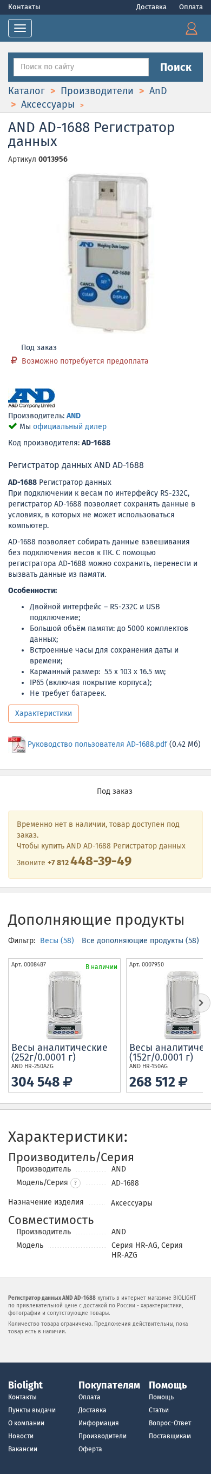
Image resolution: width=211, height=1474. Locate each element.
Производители (102, 1436)
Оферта (90, 1449)
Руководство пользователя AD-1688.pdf (97, 744)
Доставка (152, 7)
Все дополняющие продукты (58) (140, 940)
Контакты (24, 7)
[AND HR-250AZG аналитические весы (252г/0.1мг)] (64, 1005)
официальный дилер (70, 426)
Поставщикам (170, 1436)
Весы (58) (58, 940)
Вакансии (22, 1449)
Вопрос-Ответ (170, 1423)
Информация (98, 1423)
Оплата (191, 7)
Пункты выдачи (32, 1410)
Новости (21, 1436)
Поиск (176, 67)
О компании (26, 1423)
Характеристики (43, 713)
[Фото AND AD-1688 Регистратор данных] (105, 253)
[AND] (31, 399)
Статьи (159, 1410)
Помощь (161, 1397)
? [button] (75, 1183)
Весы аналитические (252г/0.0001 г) (59, 1052)
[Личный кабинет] (191, 28)
